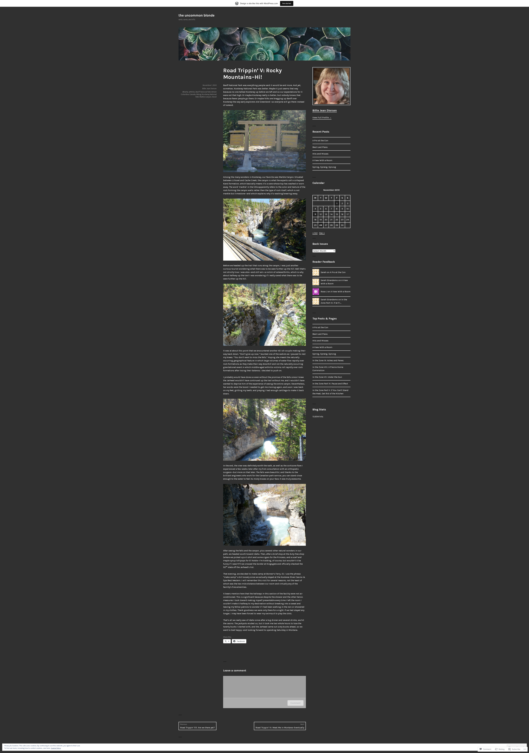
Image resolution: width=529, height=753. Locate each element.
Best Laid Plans (320, 147)
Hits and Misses (320, 153)
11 (315, 214)
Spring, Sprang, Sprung (324, 167)
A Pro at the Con (320, 140)
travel (214, 97)
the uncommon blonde (196, 15)
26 (320, 225)
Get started (286, 3)
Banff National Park (203, 92)
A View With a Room (322, 160)
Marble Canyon (205, 97)
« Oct (315, 233)
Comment (295, 703)
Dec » (322, 233)
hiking (198, 94)
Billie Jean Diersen (209, 89)
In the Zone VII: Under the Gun (327, 377)
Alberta (185, 92)
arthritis (192, 92)
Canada (192, 94)
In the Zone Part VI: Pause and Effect (330, 383)
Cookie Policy (56, 748)
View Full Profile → (321, 117)
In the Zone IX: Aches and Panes (328, 360)
